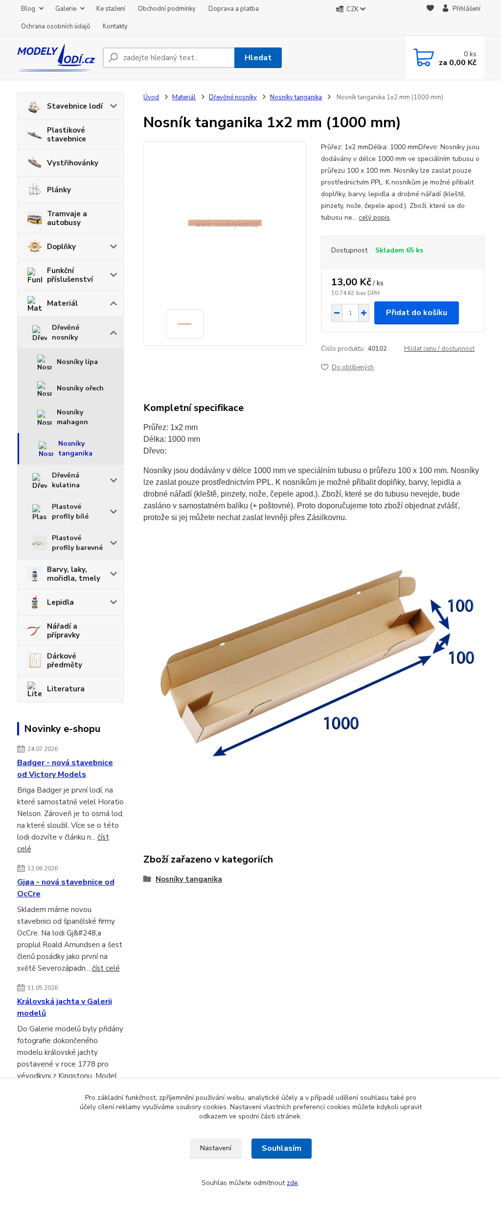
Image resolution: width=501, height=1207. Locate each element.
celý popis (374, 217)
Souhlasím (281, 1148)
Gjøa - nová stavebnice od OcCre (65, 888)
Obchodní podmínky (167, 8)
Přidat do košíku (416, 312)
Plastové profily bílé (70, 511)
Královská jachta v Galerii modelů (64, 1007)
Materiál (62, 303)
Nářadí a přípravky (63, 630)
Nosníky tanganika (75, 448)
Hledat (258, 57)
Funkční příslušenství (70, 275)
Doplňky (61, 246)
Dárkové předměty (64, 660)
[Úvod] (56, 57)
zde (292, 1182)
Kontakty (115, 26)
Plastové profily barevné (77, 542)
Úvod (151, 97)
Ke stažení (110, 8)
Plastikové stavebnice (66, 134)
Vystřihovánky (72, 163)
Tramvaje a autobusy (67, 218)
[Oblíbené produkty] (430, 18)
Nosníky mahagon (72, 417)
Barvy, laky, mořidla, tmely (73, 574)
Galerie (65, 8)
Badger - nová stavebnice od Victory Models (65, 768)
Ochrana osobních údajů (55, 26)
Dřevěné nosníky (65, 332)
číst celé (106, 968)
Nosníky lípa (77, 361)
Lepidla (60, 602)
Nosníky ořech (80, 388)
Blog (28, 8)
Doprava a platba (233, 8)
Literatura (66, 689)
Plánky (59, 190)
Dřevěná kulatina (66, 480)
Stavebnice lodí (75, 106)
